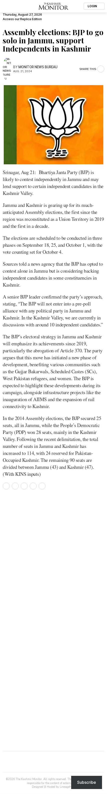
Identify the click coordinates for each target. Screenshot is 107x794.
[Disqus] (53, 561)
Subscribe (86, 782)
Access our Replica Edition (22, 19)
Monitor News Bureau (37, 67)
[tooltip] (6, 486)
